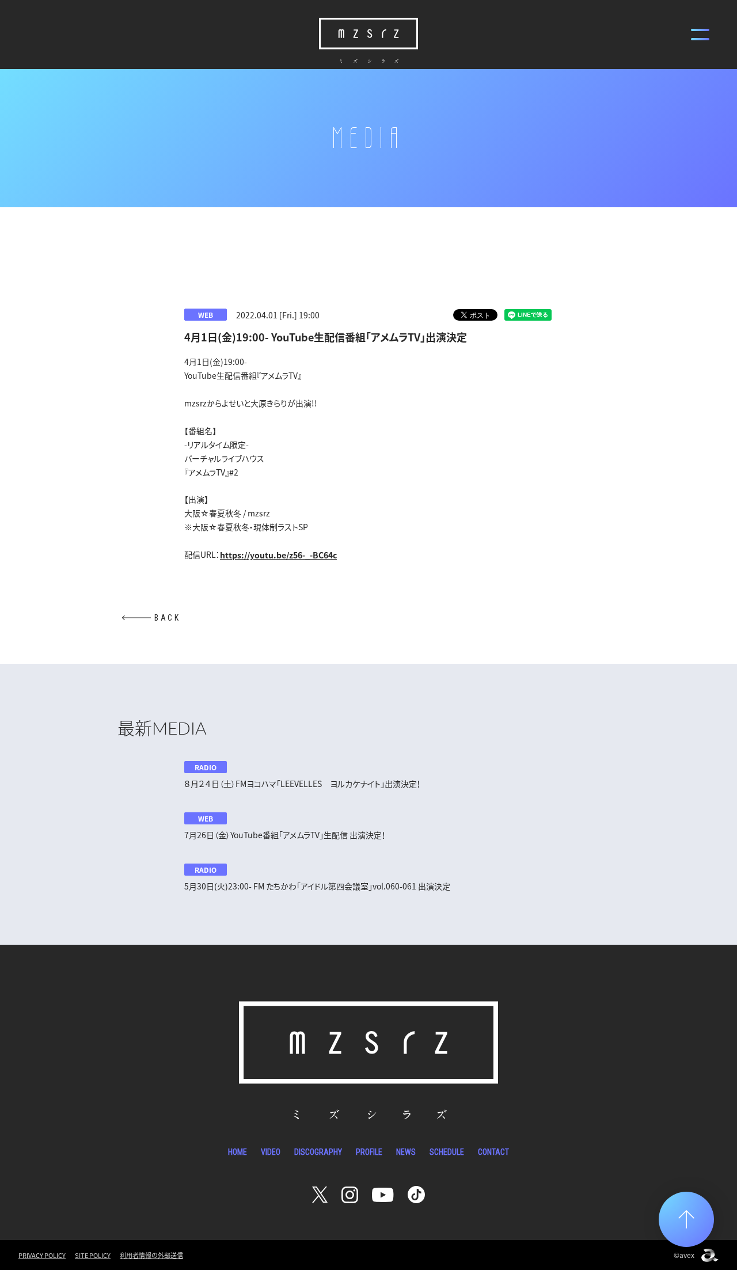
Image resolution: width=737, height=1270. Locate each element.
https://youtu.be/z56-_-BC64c (278, 555)
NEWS (406, 1152)
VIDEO (270, 1152)
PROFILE (369, 1152)
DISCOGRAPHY (318, 1152)
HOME (237, 1152)
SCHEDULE (447, 1152)
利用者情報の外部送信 (151, 1255)
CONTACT (493, 1152)
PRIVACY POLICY (42, 1255)
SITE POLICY (93, 1255)
